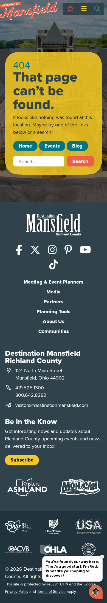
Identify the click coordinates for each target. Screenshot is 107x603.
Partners (53, 301)
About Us (53, 321)
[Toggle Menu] (83, 9)
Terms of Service (51, 591)
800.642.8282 (30, 395)
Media (53, 291)
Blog (77, 145)
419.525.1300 (29, 387)
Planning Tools (53, 311)
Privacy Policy (16, 591)
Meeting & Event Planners (53, 281)
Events (52, 145)
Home (25, 145)
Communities (53, 331)
